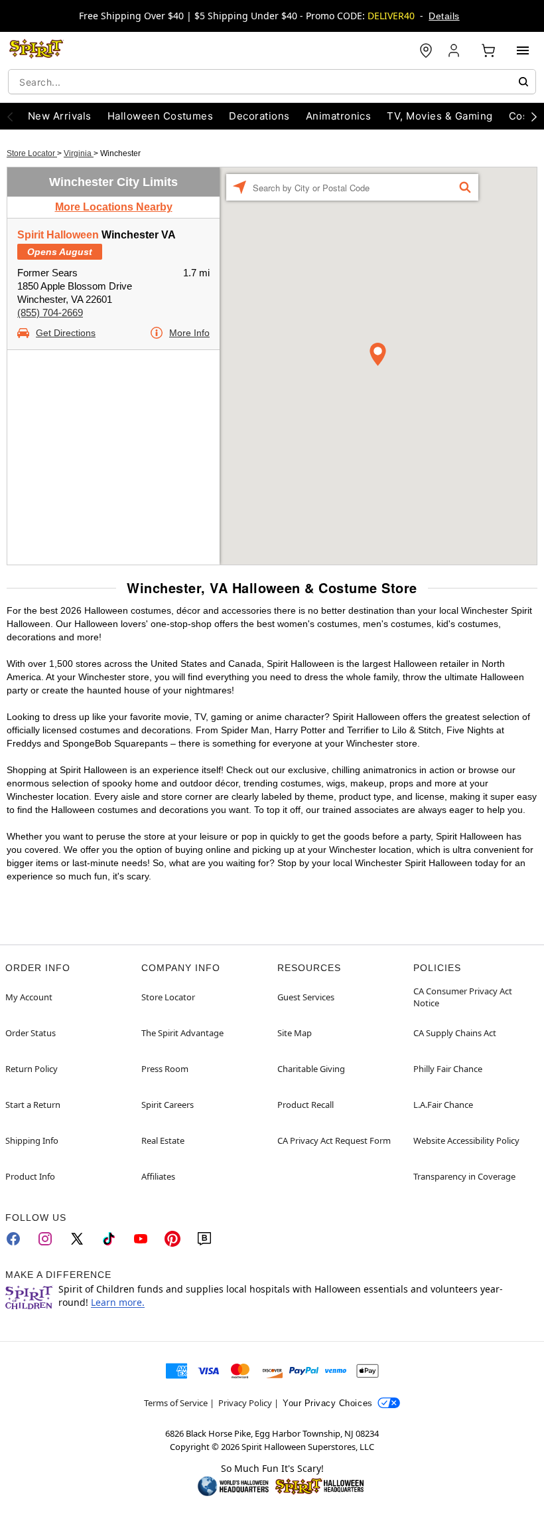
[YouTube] (141, 1238)
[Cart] (488, 50)
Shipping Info (31, 1140)
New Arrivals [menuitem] (60, 116)
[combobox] (272, 82)
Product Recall (305, 1105)
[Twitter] (77, 1238)
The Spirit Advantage (182, 1033)
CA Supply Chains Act (454, 1033)
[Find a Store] (426, 50)
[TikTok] (109, 1238)
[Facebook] (13, 1238)
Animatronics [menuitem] (339, 116)
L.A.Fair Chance (443, 1105)
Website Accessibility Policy (466, 1140)
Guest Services (305, 997)
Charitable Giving (311, 1069)
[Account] (455, 50)
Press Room (164, 1069)
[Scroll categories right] (534, 116)
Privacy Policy (245, 1403)
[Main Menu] (523, 50)
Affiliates (158, 1176)
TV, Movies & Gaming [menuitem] (439, 116)
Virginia (79, 153)
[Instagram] (45, 1238)
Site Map (294, 1033)
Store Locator (32, 153)
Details (444, 16)
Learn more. (118, 1302)
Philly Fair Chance (447, 1069)
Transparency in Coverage (464, 1176)
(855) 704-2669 (50, 312)
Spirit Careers (167, 1105)
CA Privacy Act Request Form (334, 1140)
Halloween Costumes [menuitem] (160, 116)
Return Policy (31, 1069)
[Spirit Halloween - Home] (36, 50)
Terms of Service (176, 1403)
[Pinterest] (172, 1238)
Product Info (30, 1176)
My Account (28, 997)
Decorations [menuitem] (259, 116)
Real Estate (162, 1140)
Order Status (30, 1033)
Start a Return (32, 1105)
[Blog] (204, 1238)
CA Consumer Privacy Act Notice (462, 997)
